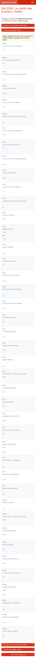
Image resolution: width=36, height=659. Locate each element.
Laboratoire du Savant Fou (11, 416)
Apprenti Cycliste (8, 229)
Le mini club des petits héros (11, 60)
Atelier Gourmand (8, 502)
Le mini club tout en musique (11, 102)
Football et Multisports (9, 388)
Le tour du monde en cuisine (11, 430)
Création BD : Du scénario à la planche (14, 374)
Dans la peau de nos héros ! (11, 275)
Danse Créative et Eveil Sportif (12, 289)
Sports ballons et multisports (11, 460)
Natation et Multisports (9, 444)
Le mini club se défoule (10, 88)
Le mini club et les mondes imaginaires (14, 74)
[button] (18, 25)
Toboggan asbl (8, 2)
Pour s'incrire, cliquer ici (18, 654)
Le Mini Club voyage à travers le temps (14, 116)
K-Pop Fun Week (8, 402)
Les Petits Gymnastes (9, 331)
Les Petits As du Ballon (10, 317)
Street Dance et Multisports (11, 474)
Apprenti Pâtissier (8, 247)
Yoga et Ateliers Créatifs (10, 488)
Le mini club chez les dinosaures (12, 46)
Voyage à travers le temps (10, 345)
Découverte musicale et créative (12, 303)
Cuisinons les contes (9, 261)
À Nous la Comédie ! (9, 215)
